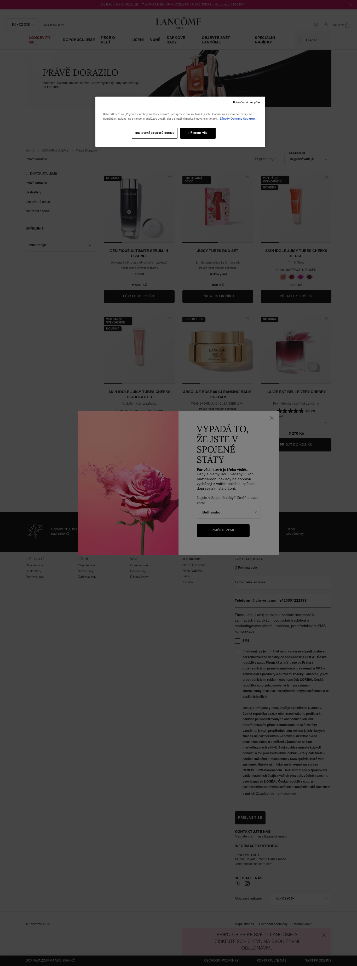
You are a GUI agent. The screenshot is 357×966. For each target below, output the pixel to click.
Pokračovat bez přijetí (247, 102)
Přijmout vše (198, 133)
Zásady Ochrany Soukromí (238, 118)
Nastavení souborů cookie (155, 133)
